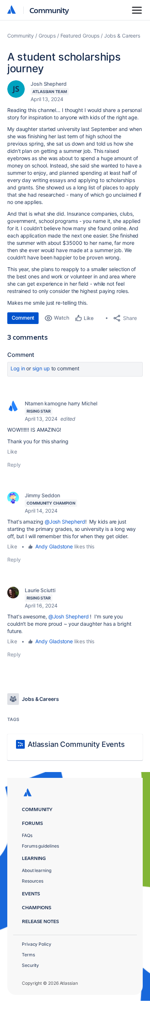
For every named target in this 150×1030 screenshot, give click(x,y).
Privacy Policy (36, 944)
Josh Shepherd (49, 84)
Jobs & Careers (122, 35)
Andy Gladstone (54, 546)
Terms (28, 954)
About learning (36, 870)
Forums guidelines (40, 846)
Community (49, 10)
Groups (47, 35)
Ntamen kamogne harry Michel (61, 403)
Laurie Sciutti (40, 590)
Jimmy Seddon (42, 495)
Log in (18, 368)
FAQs (27, 835)
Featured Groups (80, 35)
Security (30, 965)
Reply (14, 465)
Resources (32, 881)
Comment (23, 318)
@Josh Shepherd (65, 521)
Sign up (41, 368)
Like (12, 451)
